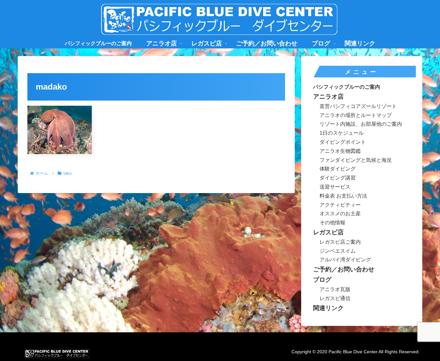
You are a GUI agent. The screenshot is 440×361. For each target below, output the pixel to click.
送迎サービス (335, 187)
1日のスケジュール (342, 133)
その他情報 (332, 222)
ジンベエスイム (338, 251)
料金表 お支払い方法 (343, 196)
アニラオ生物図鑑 (340, 151)
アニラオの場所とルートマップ (356, 115)
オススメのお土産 (340, 213)
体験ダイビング (338, 168)
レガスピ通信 (335, 298)
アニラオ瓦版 (335, 289)
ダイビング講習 (338, 177)
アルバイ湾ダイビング (345, 259)
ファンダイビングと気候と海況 (356, 160)
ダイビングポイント (343, 142)
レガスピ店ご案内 (340, 242)
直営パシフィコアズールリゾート (358, 106)
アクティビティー (340, 205)
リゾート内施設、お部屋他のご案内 (361, 124)
